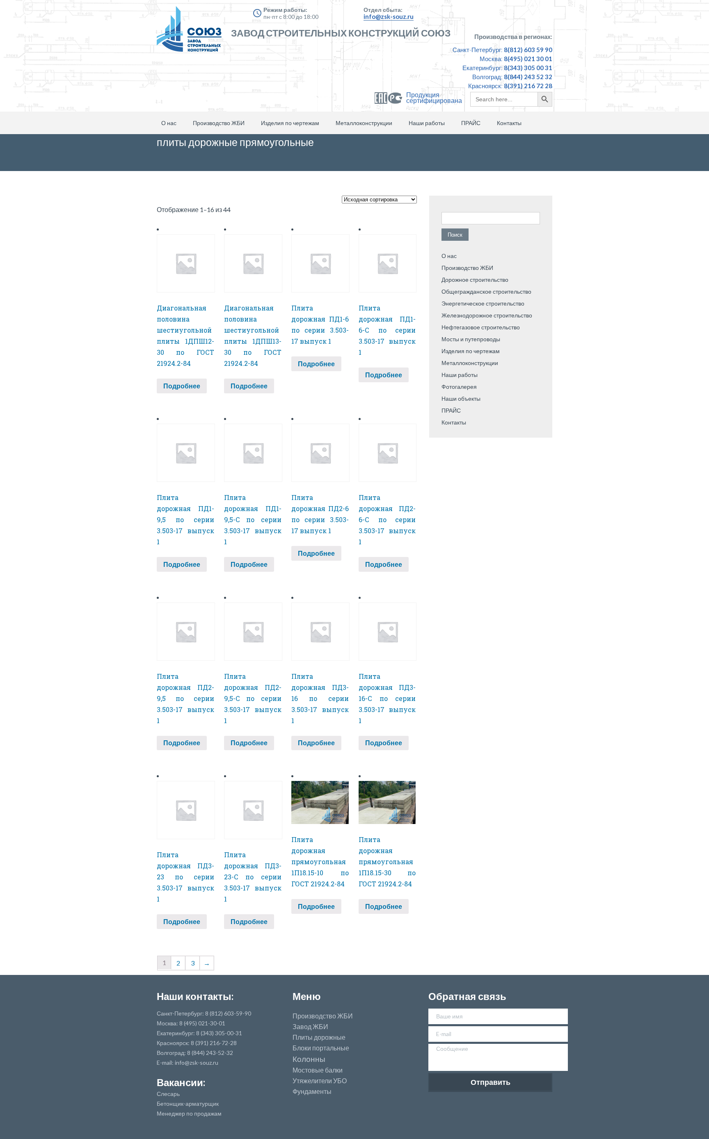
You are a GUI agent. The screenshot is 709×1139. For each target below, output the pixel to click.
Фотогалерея (459, 386)
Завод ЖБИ (310, 1026)
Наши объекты (460, 398)
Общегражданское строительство (486, 291)
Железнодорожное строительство (486, 315)
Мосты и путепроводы (470, 339)
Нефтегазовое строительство (480, 327)
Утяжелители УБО (320, 1080)
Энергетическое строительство (482, 303)
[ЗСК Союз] (191, 32)
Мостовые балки (318, 1070)
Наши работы (427, 122)
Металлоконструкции (364, 122)
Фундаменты (312, 1091)
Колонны (309, 1059)
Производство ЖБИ (219, 122)
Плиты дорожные (319, 1037)
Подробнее (181, 386)
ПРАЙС (470, 122)
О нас (168, 122)
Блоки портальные (321, 1048)
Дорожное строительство (474, 279)
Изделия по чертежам (290, 122)
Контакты (509, 122)
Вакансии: (181, 1082)
